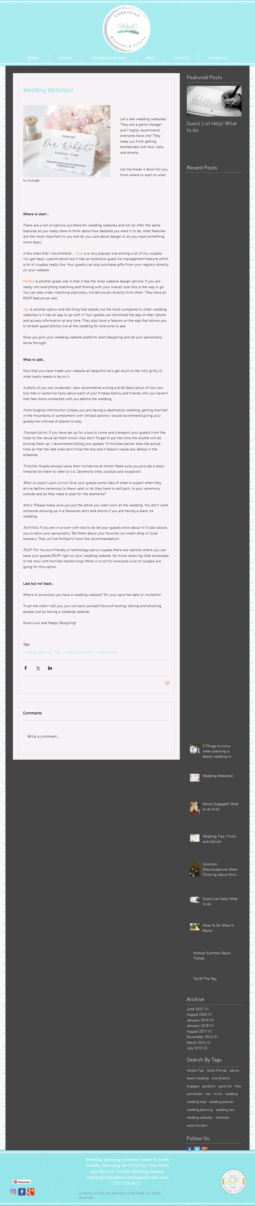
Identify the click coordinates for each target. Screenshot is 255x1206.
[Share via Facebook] (25, 668)
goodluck (208, 1086)
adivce (234, 1071)
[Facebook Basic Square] (189, 1150)
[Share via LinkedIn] (50, 668)
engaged (193, 1086)
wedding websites (78, 652)
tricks (218, 1094)
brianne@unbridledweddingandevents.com (127, 1177)
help (238, 1086)
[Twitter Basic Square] (197, 1150)
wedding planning (37, 652)
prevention (195, 1094)
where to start (197, 1126)
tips (58, 652)
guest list (225, 1086)
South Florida (217, 1071)
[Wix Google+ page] (30, 1192)
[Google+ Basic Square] (204, 1150)
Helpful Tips (195, 1071)
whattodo (222, 1118)
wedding (231, 1094)
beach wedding (198, 1078)
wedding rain (225, 1110)
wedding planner (221, 1102)
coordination (221, 1078)
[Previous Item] (194, 101)
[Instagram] (13, 1192)
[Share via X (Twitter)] (37, 668)
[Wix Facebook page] (22, 1192)
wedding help (107, 652)
